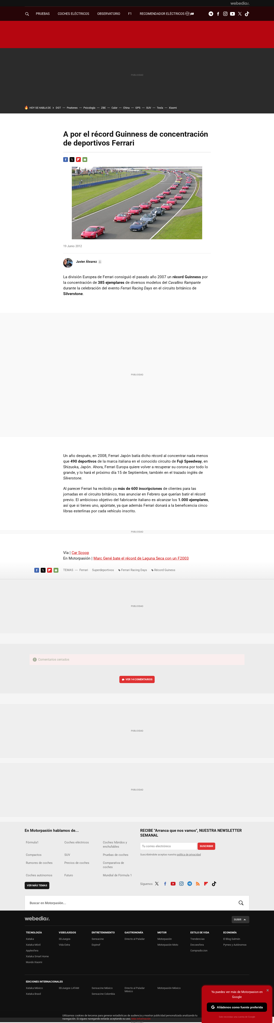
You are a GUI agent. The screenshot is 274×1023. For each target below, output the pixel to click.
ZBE (103, 107)
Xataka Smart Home (37, 956)
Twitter (239, 13)
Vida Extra (64, 944)
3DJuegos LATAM (69, 988)
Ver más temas (37, 885)
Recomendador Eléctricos (162, 14)
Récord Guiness (164, 570)
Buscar (241, 903)
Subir (237, 919)
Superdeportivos (103, 570)
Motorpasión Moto (167, 944)
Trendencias (197, 938)
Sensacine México (102, 988)
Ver (139, 679)
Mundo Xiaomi (34, 962)
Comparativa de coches (113, 865)
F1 (130, 14)
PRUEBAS (43, 14)
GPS (137, 107)
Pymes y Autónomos (235, 944)
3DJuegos (64, 938)
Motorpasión (164, 938)
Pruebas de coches (115, 855)
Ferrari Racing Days (134, 570)
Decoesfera (197, 944)
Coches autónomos (39, 875)
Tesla (160, 107)
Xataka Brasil (33, 993)
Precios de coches (76, 863)
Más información (141, 1018)
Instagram (225, 13)
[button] (88, 261)
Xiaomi (173, 107)
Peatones (72, 107)
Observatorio (108, 14)
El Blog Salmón (231, 938)
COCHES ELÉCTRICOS (73, 14)
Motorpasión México (169, 988)
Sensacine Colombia (103, 993)
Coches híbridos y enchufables (115, 844)
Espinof (96, 944)
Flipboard (78, 159)
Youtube (232, 13)
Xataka (30, 938)
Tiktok (247, 13)
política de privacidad (189, 854)
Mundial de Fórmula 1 (117, 875)
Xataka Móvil (33, 944)
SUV (148, 107)
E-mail (84, 159)
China (126, 107)
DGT (58, 107)
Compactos (34, 855)
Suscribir (206, 846)
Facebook (218, 13)
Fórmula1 (32, 842)
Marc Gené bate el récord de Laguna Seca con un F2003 (141, 558)
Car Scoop (80, 552)
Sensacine (98, 938)
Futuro (68, 875)
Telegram (210, 13)
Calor (114, 107)
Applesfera (32, 950)
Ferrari (83, 570)
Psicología (89, 107)
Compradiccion (198, 950)
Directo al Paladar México (135, 990)
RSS (198, 883)
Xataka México (34, 988)
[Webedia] (239, 3)
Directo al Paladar (135, 938)
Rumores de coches (39, 863)
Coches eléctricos (76, 842)
